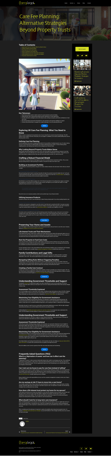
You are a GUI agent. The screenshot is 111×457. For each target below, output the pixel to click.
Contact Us (44, 276)
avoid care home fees (24, 374)
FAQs (84, 3)
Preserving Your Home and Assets (29, 50)
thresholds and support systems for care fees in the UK (39, 310)
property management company (45, 249)
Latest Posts (25, 418)
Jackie (27, 421)
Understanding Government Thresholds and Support (33, 52)
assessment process (23, 335)
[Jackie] (22, 423)
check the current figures (50, 294)
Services (71, 3)
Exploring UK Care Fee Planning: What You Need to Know (34, 47)
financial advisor (60, 174)
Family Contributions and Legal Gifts (29, 51)
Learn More (44, 220)
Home (66, 3)
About (78, 3)
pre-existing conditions (42, 207)
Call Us (44, 349)
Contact (89, 3)
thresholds (26, 283)
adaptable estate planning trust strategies (32, 410)
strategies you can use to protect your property (33, 228)
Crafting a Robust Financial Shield (29, 48)
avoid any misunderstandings (42, 272)
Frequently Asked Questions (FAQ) (29, 55)
